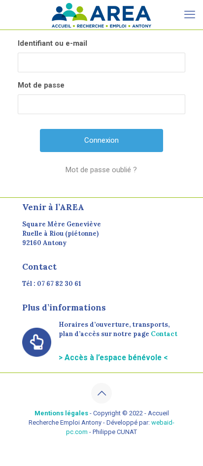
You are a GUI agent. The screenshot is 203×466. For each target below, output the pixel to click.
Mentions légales (61, 413)
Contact (164, 334)
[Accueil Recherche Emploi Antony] (101, 14)
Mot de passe (41, 85)
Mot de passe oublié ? (101, 169)
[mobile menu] (189, 14)
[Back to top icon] (101, 393)
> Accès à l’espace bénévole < (113, 357)
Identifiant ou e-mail (52, 43)
